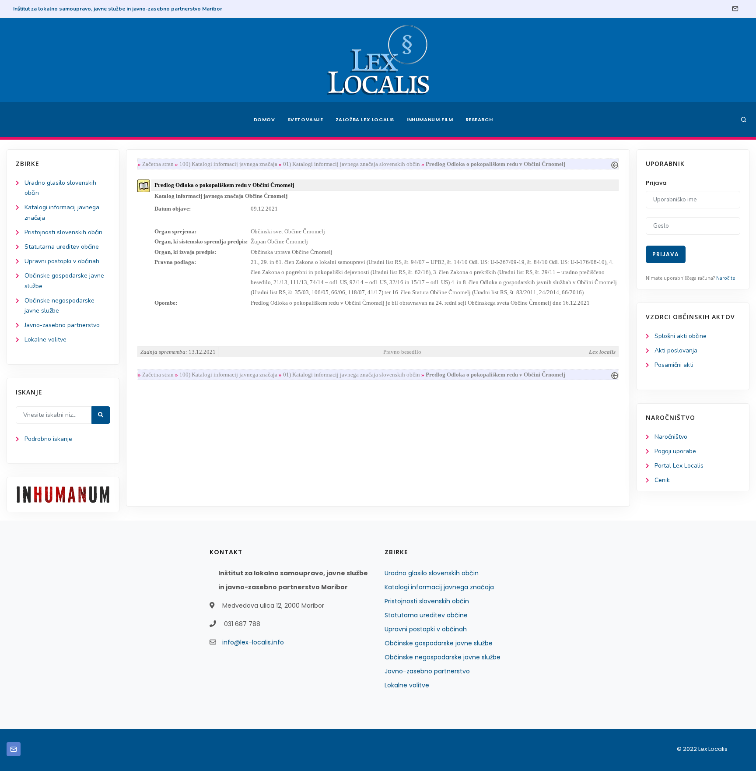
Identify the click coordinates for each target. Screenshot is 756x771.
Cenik (662, 480)
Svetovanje (305, 119)
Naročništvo (670, 437)
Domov (264, 119)
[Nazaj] (614, 164)
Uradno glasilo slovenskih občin (432, 573)
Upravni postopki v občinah (61, 261)
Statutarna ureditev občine (61, 247)
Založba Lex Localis (365, 119)
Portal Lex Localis (679, 465)
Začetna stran (158, 164)
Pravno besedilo (402, 352)
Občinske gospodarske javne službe (439, 643)
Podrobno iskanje (48, 439)
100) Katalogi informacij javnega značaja (228, 164)
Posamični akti (673, 365)
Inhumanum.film (429, 119)
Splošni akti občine (680, 336)
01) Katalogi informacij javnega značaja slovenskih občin (351, 164)
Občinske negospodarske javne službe (442, 657)
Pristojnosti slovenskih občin (63, 232)
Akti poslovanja (675, 350)
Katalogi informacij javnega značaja (439, 587)
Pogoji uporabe (675, 451)
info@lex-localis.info (253, 642)
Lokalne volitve (45, 339)
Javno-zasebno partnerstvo (62, 325)
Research (479, 119)
